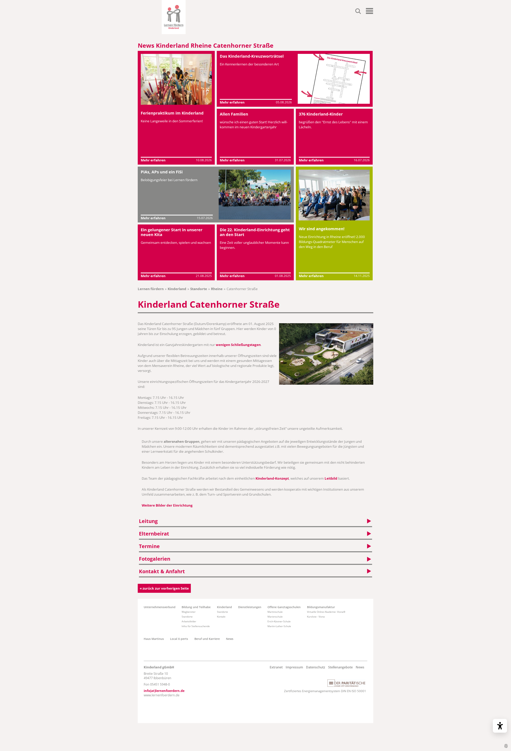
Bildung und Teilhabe (196, 607)
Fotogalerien (154, 558)
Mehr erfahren (153, 160)
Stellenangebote (340, 667)
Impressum (294, 667)
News (229, 639)
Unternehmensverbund (159, 607)
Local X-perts (179, 639)
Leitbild (331, 478)
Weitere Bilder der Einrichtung (167, 505)
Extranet (276, 667)
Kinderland (177, 289)
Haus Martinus (154, 639)
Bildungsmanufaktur (321, 607)
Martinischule (275, 612)
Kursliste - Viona (316, 616)
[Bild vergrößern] (326, 354)
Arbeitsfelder (189, 621)
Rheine (217, 289)
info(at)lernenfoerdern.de (164, 691)
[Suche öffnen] (358, 11)
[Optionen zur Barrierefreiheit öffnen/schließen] (500, 725)
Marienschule (275, 616)
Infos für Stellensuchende (196, 626)
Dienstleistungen (249, 607)
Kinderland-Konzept (272, 478)
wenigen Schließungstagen (238, 344)
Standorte (198, 289)
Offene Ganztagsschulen (284, 607)
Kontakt (221, 616)
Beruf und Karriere (207, 639)
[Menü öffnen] (369, 12)
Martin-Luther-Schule (279, 626)
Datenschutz (315, 667)
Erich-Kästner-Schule (279, 621)
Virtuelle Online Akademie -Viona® (326, 612)
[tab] (255, 521)
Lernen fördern (151, 289)
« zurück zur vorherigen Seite (164, 588)
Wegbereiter (189, 612)
